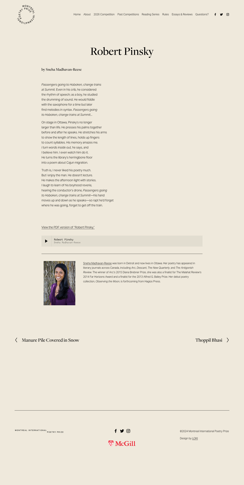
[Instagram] (227, 14)
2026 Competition (104, 14)
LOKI (195, 438)
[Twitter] (221, 14)
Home (77, 14)
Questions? (202, 14)
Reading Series (150, 14)
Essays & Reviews (182, 14)
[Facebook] (215, 14)
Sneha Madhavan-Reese (97, 263)
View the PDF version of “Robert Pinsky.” (68, 227)
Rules (165, 14)
